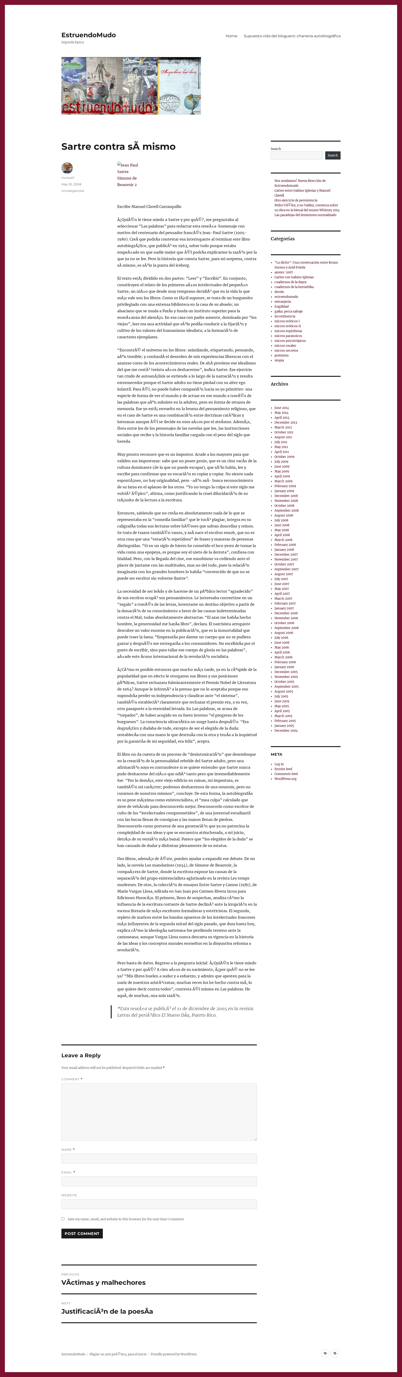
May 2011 (281, 447)
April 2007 (282, 594)
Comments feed (286, 774)
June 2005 (282, 701)
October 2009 (285, 457)
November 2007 (286, 559)
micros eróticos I (287, 321)
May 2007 (282, 589)
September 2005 (287, 687)
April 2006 (282, 652)
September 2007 (287, 569)
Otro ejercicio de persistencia (296, 200)
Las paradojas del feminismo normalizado (305, 215)
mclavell (67, 178)
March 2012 (283, 427)
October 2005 (284, 682)
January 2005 (284, 726)
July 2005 (281, 696)
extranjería (283, 302)
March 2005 (283, 716)
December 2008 (286, 496)
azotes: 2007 (284, 272)
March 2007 (283, 599)
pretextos (282, 355)
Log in (279, 764)
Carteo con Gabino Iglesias (294, 277)
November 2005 (286, 677)
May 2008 (282, 530)
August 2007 (284, 574)
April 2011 (282, 452)
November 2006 (286, 618)
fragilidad (282, 307)
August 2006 (284, 633)
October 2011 (284, 432)
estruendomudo (286, 297)
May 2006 (282, 647)
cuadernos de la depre (291, 282)
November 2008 (286, 501)
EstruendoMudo (88, 35)
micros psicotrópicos (290, 341)
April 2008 (282, 535)
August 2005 (284, 692)
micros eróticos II (288, 326)
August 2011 (283, 437)
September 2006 (287, 628)
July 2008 (281, 520)
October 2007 (284, 564)
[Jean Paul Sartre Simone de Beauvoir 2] (187, 179)
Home (231, 36)
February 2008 (285, 545)
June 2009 (282, 467)
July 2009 (281, 462)
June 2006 (282, 643)
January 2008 (284, 550)
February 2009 (285, 486)
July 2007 (281, 579)
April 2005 (282, 711)
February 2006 (285, 662)
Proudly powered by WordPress (174, 1354)
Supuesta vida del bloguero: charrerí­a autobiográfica (292, 36)
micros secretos (286, 351)
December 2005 (286, 672)
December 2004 (286, 731)
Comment (72, 1079)
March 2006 (284, 657)
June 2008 (282, 525)
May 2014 (281, 413)
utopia (279, 360)
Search (276, 149)
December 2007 (286, 555)
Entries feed (283, 769)
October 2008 (284, 506)
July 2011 (281, 442)
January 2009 (284, 491)
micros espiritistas (288, 331)
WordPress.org (286, 779)
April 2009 (282, 476)
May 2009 (282, 471)
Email (68, 1172)
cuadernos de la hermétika (294, 287)
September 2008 (287, 511)
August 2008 (284, 515)
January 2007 (284, 608)
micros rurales (285, 346)
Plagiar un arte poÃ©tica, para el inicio (118, 1354)
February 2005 (285, 721)
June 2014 (282, 408)
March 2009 (284, 481)
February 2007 (285, 603)
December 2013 (286, 423)
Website (69, 1195)
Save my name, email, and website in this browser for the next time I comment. (126, 1219)
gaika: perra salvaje (289, 311)
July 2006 (281, 638)
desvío (279, 292)
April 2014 (282, 418)
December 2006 (286, 613)
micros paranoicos (288, 336)
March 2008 (283, 540)
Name (68, 1150)
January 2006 (284, 667)
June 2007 (282, 584)
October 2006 (285, 623)
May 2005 (282, 706)
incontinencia (285, 316)
